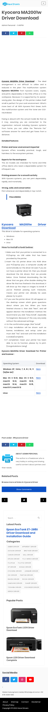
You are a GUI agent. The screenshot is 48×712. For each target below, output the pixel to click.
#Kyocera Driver (20, 438)
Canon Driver (14, 555)
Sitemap (14, 702)
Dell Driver (28, 555)
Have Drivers (22, 708)
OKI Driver (12, 575)
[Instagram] (22, 679)
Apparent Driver (29, 547)
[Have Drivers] (12, 4)
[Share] (5, 33)
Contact (25, 702)
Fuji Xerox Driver (30, 559)
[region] (24, 415)
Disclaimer (36, 702)
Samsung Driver (15, 583)
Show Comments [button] (24, 489)
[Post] (24, 615)
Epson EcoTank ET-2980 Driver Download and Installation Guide (22, 533)
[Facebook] (5, 679)
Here (38, 369)
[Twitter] (13, 679)
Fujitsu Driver (24, 563)
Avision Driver (14, 551)
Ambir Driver (13, 547)
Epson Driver (13, 559)
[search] (38, 518)
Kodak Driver (25, 567)
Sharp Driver (31, 583)
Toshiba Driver (14, 587)
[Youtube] (30, 679)
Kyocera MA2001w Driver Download (24, 226)
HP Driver (12, 567)
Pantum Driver (26, 575)
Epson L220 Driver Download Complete (21, 659)
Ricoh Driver (28, 579)
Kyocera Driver (31, 482)
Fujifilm (11, 563)
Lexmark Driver (31, 571)
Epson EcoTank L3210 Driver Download (20, 629)
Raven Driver (13, 579)
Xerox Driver (13, 591)
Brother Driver (31, 551)
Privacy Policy (8, 705)
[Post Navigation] (24, 500)
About (5, 702)
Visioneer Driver (31, 587)
